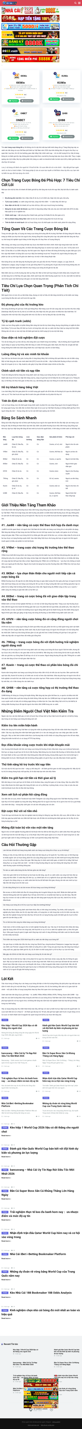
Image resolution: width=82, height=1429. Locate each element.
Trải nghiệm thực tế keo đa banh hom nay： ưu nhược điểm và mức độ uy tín (20, 1079)
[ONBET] (16, 115)
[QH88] (58, 115)
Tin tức (5, 1020)
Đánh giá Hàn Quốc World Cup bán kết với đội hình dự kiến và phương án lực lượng (60, 1028)
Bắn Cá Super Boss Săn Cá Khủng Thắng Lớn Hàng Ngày (58, 1054)
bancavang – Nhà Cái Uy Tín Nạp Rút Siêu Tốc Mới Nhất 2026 (19, 1054)
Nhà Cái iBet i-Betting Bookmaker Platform (38, 1254)
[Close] (55, 1375)
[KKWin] (16, 78)
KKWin (24, 76)
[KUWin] (57, 78)
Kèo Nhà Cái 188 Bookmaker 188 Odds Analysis (41, 1292)
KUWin (65, 76)
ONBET (23, 113)
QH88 (64, 113)
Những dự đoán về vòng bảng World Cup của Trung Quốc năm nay (59, 1104)
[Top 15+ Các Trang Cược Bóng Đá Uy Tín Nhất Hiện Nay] (10, 2)
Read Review (28, 101)
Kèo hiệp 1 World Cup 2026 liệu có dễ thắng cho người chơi (19, 1026)
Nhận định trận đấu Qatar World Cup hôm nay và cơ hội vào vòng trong (59, 1079)
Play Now (14, 101)
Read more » (6, 1136)
